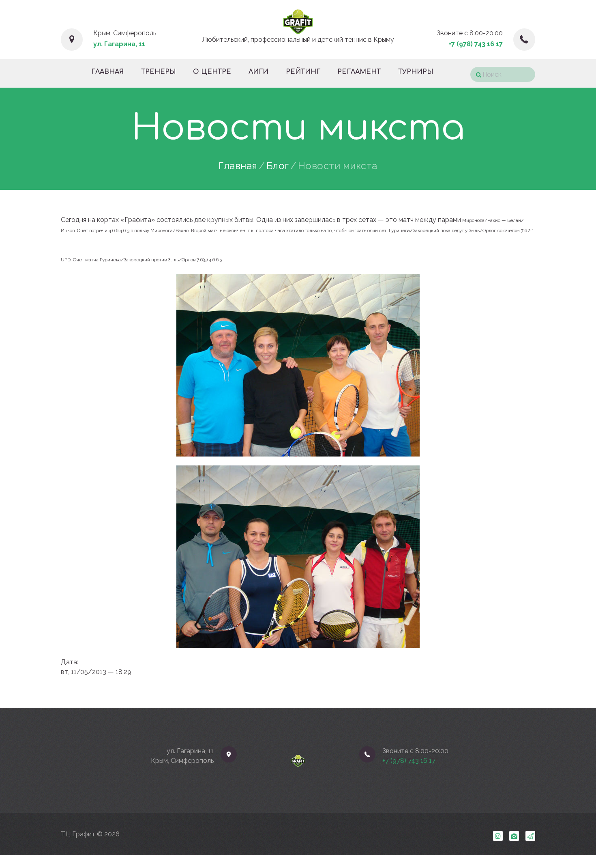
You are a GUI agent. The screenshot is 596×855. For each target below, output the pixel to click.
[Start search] (475, 75)
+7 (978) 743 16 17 (475, 44)
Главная (238, 166)
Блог (277, 166)
